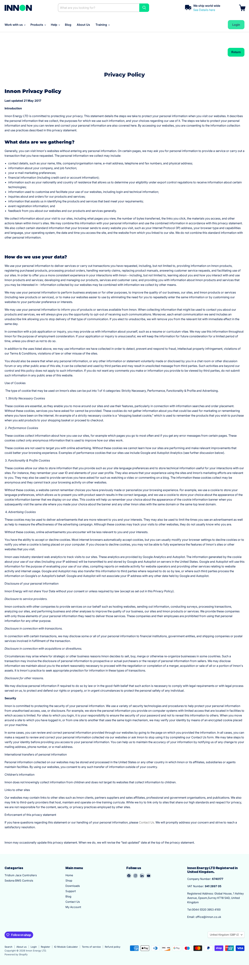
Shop (68, 880)
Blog (68, 24)
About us (21, 946)
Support (70, 891)
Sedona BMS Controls (19, 880)
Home (69, 875)
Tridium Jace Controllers (21, 875)
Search (8, 946)
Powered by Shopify (16, 954)
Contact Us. (147, 822)
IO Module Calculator (66, 946)
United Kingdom (224, 934)
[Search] (144, 7)
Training (102, 24)
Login (34, 946)
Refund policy (112, 946)
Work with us (14, 24)
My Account (73, 907)
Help (54, 24)
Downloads (72, 886)
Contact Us (72, 901)
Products (37, 24)
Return (236, 52)
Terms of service (91, 946)
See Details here (204, 10)
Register (45, 946)
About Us (83, 24)
